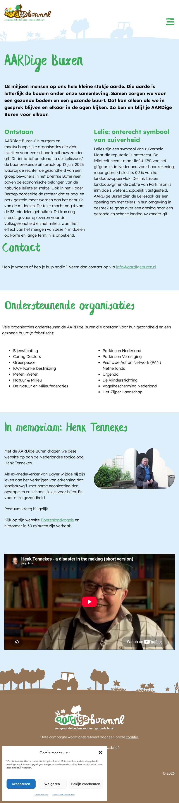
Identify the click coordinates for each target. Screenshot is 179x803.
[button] (100, 752)
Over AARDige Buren (64, 794)
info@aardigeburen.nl (136, 266)
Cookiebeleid (41, 794)
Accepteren (21, 784)
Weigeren (52, 784)
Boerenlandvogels (57, 519)
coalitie (132, 737)
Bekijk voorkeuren (85, 784)
